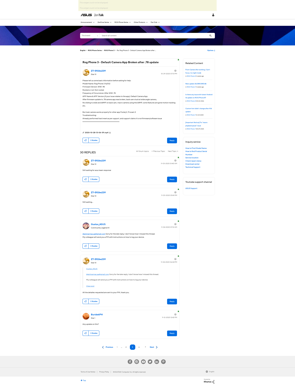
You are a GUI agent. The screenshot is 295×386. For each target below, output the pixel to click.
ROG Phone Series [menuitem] (121, 22)
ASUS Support (191, 188)
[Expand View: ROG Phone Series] (130, 22)
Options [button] (210, 50)
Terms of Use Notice (88, 372)
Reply (172, 140)
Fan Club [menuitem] (154, 22)
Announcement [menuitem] (86, 22)
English (83, 50)
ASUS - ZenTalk (92, 15)
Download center (192, 164)
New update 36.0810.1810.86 (195, 84)
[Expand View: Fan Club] (159, 22)
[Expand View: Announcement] (94, 22)
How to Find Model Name (196, 148)
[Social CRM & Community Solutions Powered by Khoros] (209, 381)
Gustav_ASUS (91, 269)
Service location (191, 158)
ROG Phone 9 (191, 87)
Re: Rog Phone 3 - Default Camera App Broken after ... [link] (136, 50)
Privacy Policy (104, 372)
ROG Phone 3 (109, 50)
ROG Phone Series (95, 50)
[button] (86, 140)
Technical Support (192, 167)
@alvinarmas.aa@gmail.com (94, 234)
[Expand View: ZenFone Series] (111, 22)
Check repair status (193, 161)
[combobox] (157, 35)
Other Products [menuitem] (139, 22)
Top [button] (84, 380)
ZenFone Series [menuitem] (103, 22)
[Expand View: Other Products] (147, 22)
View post (90, 286)
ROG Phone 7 (191, 129)
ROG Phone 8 (191, 76)
